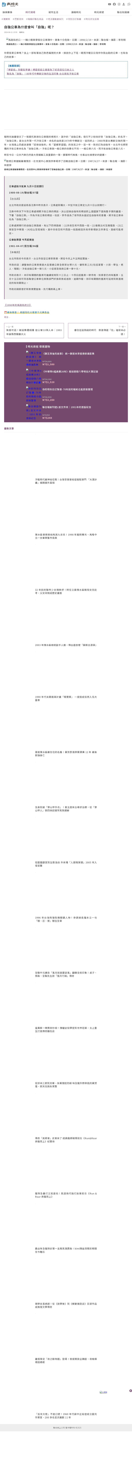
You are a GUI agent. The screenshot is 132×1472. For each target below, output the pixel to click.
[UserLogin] (124, 4)
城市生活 (53, 12)
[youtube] (110, 4)
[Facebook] (114, 4)
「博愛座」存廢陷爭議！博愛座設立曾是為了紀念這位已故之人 (40, 69)
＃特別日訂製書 (73, 19)
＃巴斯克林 (18, 19)
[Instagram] (119, 4)
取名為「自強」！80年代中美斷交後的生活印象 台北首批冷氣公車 (43, 73)
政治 (6, 317)
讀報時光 (76, 12)
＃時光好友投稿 (91, 19)
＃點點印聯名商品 (34, 19)
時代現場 (30, 12)
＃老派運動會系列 (54, 19)
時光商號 (99, 12)
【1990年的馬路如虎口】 (18, 305)
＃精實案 (5, 19)
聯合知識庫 (123, 12)
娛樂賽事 (7, 12)
